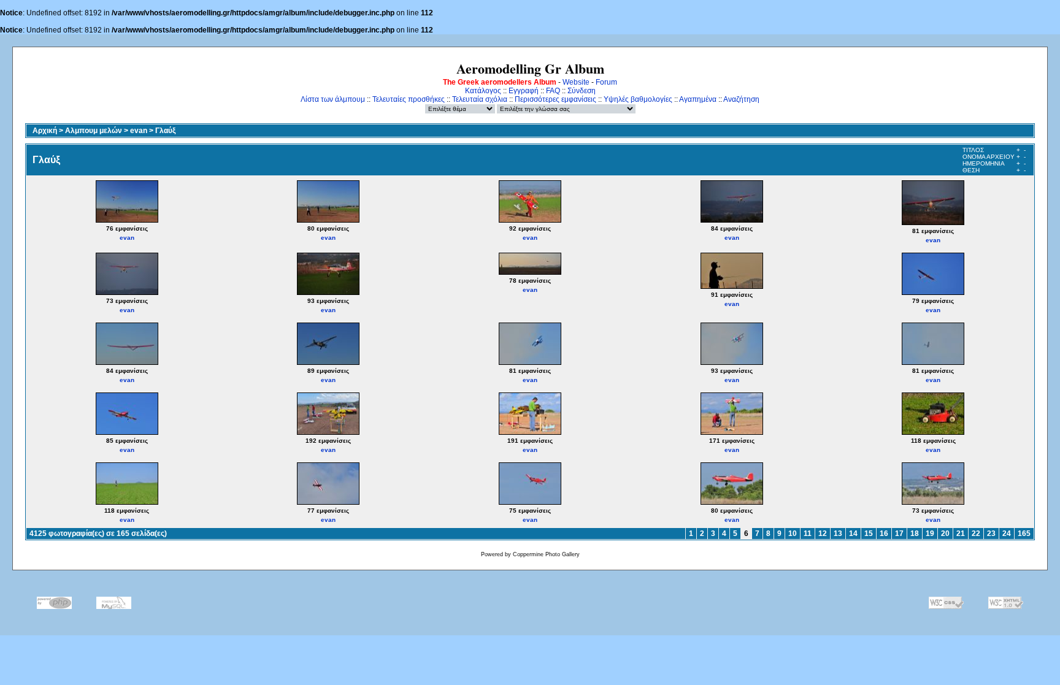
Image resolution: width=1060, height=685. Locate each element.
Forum (606, 82)
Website (576, 82)
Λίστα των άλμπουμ (333, 99)
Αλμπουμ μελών (93, 130)
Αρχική (45, 130)
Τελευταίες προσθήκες (408, 99)
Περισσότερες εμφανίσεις (555, 99)
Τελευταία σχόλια (479, 99)
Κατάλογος (483, 90)
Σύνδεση (581, 90)
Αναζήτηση (741, 99)
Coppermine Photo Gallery (546, 554)
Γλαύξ (165, 130)
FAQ (553, 90)
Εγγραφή (524, 90)
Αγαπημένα (697, 99)
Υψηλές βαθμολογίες (638, 99)
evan (138, 130)
